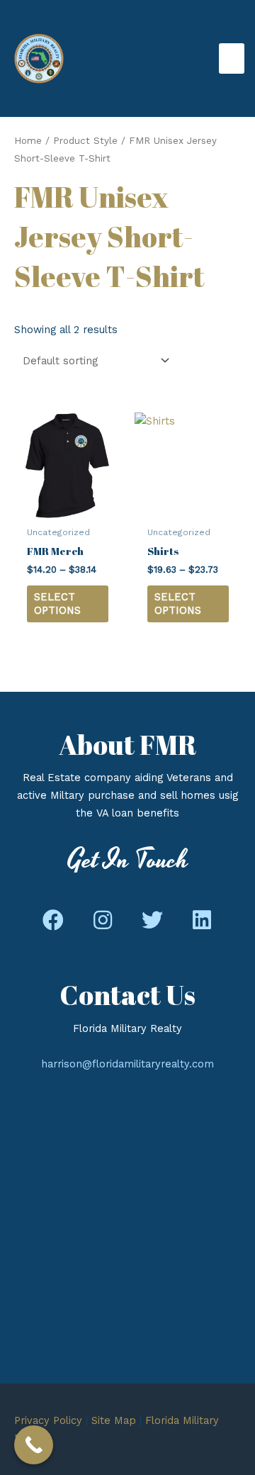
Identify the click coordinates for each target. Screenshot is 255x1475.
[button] (53, 920)
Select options (57, 603)
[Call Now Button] (33, 1444)
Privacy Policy (48, 1420)
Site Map (113, 1420)
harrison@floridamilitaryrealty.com (127, 1064)
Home (28, 140)
